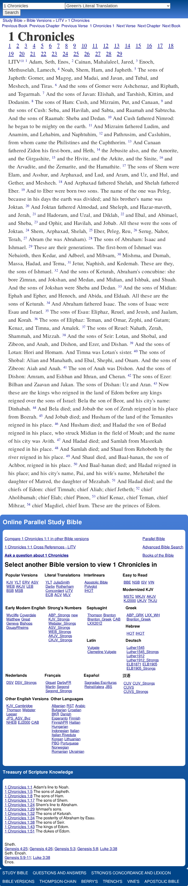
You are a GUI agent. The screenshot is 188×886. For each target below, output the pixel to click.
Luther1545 (135, 648)
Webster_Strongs (62, 623)
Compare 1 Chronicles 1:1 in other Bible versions (47, 539)
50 (75, 464)
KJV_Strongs (59, 619)
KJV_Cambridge (19, 706)
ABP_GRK (135, 615)
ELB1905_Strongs (141, 668)
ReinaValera (94, 687)
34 (48, 302)
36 (36, 318)
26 (87, 53)
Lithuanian (72, 739)
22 (43, 53)
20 (21, 53)
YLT (17, 582)
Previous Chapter (44, 26)
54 (28, 504)
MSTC (129, 596)
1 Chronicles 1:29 (20, 809)
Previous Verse (74, 26)
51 (114, 480)
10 (84, 45)
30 (119, 254)
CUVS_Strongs (136, 692)
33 (119, 286)
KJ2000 (130, 601)
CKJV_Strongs (60, 640)
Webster (28, 710)
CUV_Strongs (144, 683)
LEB (29, 586)
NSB (136, 582)
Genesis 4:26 (41, 849)
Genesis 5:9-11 (18, 858)
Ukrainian (76, 751)
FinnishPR (60, 722)
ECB (49, 595)
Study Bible (13, 20)
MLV (67, 595)
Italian (74, 731)
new (74, 615)
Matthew (13, 619)
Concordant (55, 591)
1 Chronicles (79, 20)
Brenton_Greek (99, 619)
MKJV (140, 596)
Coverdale (28, 615)
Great (25, 619)
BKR (55, 714)
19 (11, 53)
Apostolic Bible (161, 882)
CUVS (129, 687)
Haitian (74, 722)
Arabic (80, 706)
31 (69, 262)
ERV (26, 582)
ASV (34, 582)
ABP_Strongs (59, 615)
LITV (60, 20)
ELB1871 (134, 664)
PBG (55, 743)
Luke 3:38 (108, 849)
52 (138, 488)
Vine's (133, 882)
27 (98, 53)
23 (54, 53)
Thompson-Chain (57, 882)
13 (116, 45)
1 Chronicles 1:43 (20, 827)
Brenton (109, 615)
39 (131, 343)
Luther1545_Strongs (143, 652)
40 (135, 351)
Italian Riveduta (64, 735)
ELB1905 (149, 664)
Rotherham (65, 586)
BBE (127, 582)
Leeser (11, 714)
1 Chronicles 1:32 (20, 814)
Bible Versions (39, 20)
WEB (10, 586)
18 (171, 45)
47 (58, 439)
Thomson (94, 615)
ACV (58, 595)
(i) (22, 60)
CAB (116, 619)
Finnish (74, 718)
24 (65, 53)
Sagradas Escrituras (100, 683)
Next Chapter (149, 26)
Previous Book (14, 26)
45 (41, 415)
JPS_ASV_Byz (18, 718)
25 (76, 53)
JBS (108, 687)
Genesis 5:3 (65, 849)
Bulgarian (59, 710)
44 (34, 407)
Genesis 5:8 (87, 849)
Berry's (89, 882)
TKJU (152, 601)
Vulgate (93, 648)
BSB (10, 591)
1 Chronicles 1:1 (19, 787)
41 (65, 367)
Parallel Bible (153, 539)
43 (155, 383)
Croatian (74, 710)
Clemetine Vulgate (101, 652)
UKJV (142, 601)
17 (160, 45)
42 (129, 375)
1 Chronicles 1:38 (20, 822)
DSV (10, 683)
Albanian (58, 706)
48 (56, 447)
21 (32, 53)
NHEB (11, 722)
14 (127, 45)
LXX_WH (152, 615)
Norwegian (60, 747)
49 (68, 456)
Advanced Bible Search (162, 547)
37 (83, 326)
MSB (19, 591)
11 (95, 45)
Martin (51, 687)
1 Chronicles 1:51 (20, 831)
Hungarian (60, 727)
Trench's (112, 882)
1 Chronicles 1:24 (20, 805)
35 (47, 310)
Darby (50, 586)
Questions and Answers (59, 873)
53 (93, 496)
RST (70, 706)
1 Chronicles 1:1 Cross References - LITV (40, 547)
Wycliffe (12, 615)
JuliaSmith (61, 582)
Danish (65, 714)
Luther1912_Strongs (143, 660)
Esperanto (60, 718)
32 (56, 270)
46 (56, 423)
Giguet (51, 683)
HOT (130, 633)
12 (105, 45)
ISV (144, 582)
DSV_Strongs (25, 683)
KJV (9, 582)
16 (149, 45)
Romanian (60, 751)
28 (108, 53)
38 (64, 334)
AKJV (20, 586)
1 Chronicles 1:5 (19, 792)
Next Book (171, 26)
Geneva (12, 623)
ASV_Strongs (59, 628)
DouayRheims (17, 628)
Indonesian (60, 731)
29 (119, 53)
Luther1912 (135, 656)
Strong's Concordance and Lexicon (131, 873)
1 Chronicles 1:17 (20, 800)
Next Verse (126, 26)
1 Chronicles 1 (102, 26)
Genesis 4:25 (16, 849)
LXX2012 (94, 623)
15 (138, 45)
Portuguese (69, 743)
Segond (63, 687)
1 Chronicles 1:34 (20, 818)
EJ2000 (24, 722)
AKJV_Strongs (60, 636)
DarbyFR (64, 683)
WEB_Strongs (59, 632)
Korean (57, 739)
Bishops (26, 623)
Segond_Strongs (59, 691)
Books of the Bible (158, 555)
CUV (127, 683)
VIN (151, 582)
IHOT (88, 591)
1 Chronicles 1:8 (19, 796)
